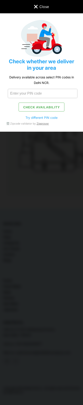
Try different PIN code (41, 117)
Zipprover (43, 123)
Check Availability (41, 107)
